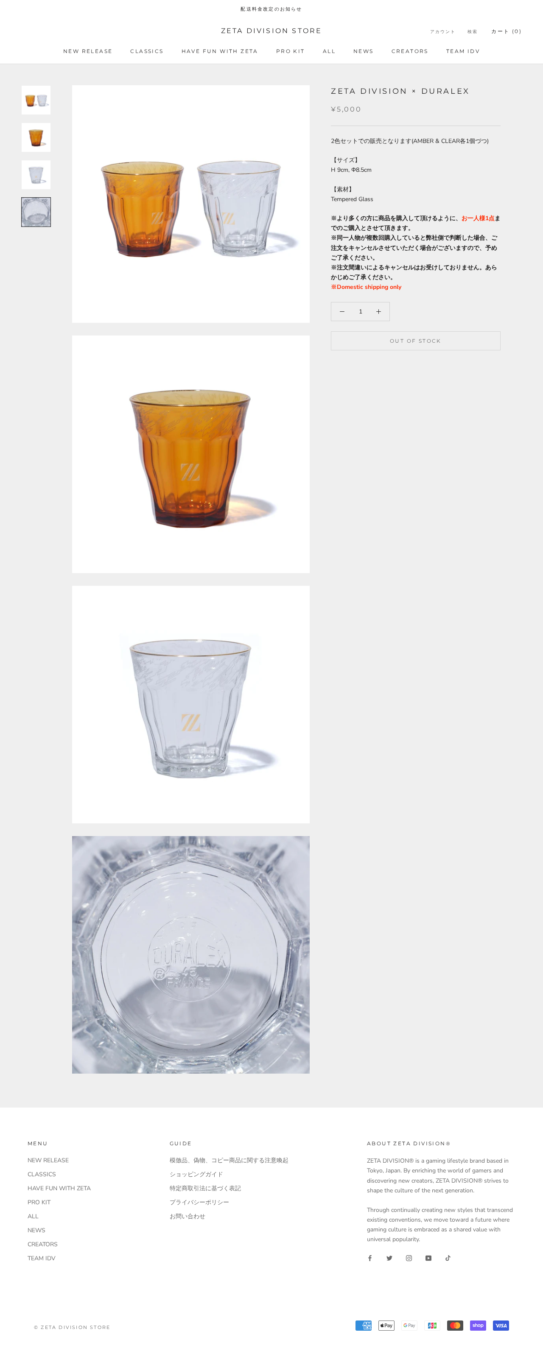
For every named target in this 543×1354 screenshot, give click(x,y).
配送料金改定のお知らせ (271, 9)
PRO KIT (290, 51)
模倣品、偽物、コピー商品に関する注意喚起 (229, 1160)
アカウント (443, 31)
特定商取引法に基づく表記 (205, 1188)
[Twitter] (389, 1257)
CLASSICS (146, 51)
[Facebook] (370, 1257)
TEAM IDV (463, 51)
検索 (472, 31)
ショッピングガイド (196, 1174)
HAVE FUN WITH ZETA (220, 51)
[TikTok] (448, 1257)
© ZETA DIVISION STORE (72, 1327)
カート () (506, 31)
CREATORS (410, 51)
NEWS (363, 51)
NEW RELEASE (87, 51)
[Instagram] (409, 1257)
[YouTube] (428, 1257)
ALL (329, 51)
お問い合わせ (187, 1216)
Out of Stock (416, 341)
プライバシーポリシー (199, 1202)
